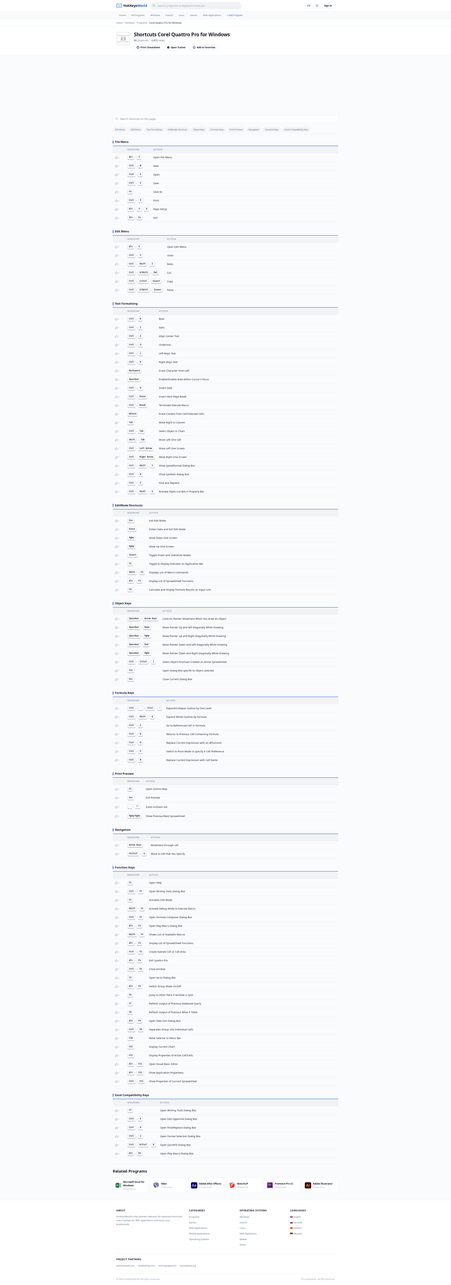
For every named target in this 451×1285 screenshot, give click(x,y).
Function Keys (272, 129)
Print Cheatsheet (150, 47)
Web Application (248, 1233)
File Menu (120, 129)
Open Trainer (178, 47)
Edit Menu (136, 129)
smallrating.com (146, 1265)
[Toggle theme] (317, 5)
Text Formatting (154, 129)
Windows (155, 15)
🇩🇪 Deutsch (296, 1233)
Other (243, 1244)
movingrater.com (167, 1265)
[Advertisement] (225, 81)
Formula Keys (217, 129)
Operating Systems (199, 1239)
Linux (181, 15)
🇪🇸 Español (296, 1227)
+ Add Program (235, 15)
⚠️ (122, 157)
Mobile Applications (199, 1233)
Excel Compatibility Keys (296, 129)
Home (122, 15)
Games (193, 15)
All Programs (138, 15)
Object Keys (199, 129)
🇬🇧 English (295, 1216)
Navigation (254, 129)
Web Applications (212, 15)
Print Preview (236, 129)
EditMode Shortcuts (177, 129)
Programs (194, 1216)
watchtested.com (125, 1265)
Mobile (243, 1239)
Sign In (328, 5)
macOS (169, 15)
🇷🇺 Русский (296, 1222)
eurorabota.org (188, 1265)
